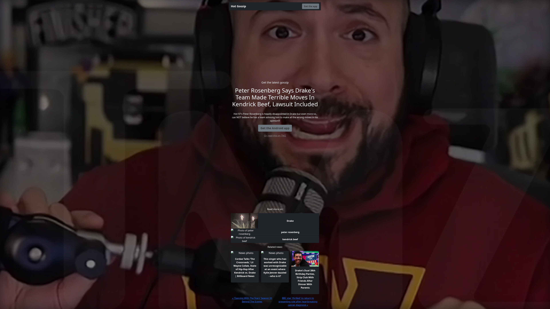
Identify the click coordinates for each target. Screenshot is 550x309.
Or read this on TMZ (275, 135)
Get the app (310, 6)
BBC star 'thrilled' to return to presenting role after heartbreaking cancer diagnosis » (298, 302)
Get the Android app (275, 128)
